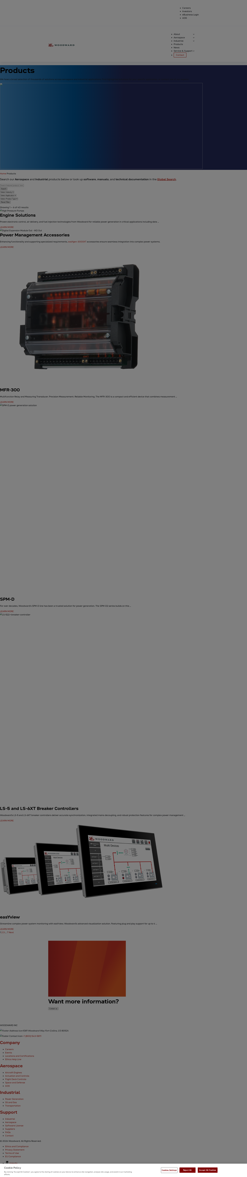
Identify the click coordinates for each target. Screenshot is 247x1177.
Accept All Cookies (207, 1170)
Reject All (187, 1170)
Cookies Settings (169, 1170)
